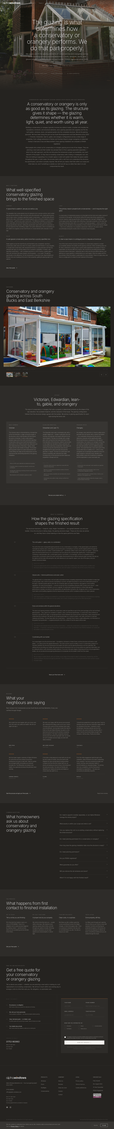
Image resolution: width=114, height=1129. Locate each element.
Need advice (84, 1028)
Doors (40, 3)
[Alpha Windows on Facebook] (7, 1107)
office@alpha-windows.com (13, 1092)
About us (60, 1081)
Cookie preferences (81, 1087)
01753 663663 (13, 1041)
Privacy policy (79, 1081)
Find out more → (68, 65)
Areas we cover (62, 1087)
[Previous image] (101, 374)
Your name (67, 1002)
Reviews (60, 1084)
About (68, 3)
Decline (96, 1125)
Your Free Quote (104, 3)
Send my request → (84, 1042)
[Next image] (106, 374)
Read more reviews (102, 793)
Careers (77, 3)
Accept (104, 1125)
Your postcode (90, 1011)
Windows (31, 3)
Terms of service (80, 1084)
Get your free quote (50, 65)
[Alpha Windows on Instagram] (10, 1107)
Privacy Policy (88, 1047)
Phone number (90, 1002)
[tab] (9, 374)
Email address (68, 1011)
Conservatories (59, 3)
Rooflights (49, 3)
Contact (84, 3)
